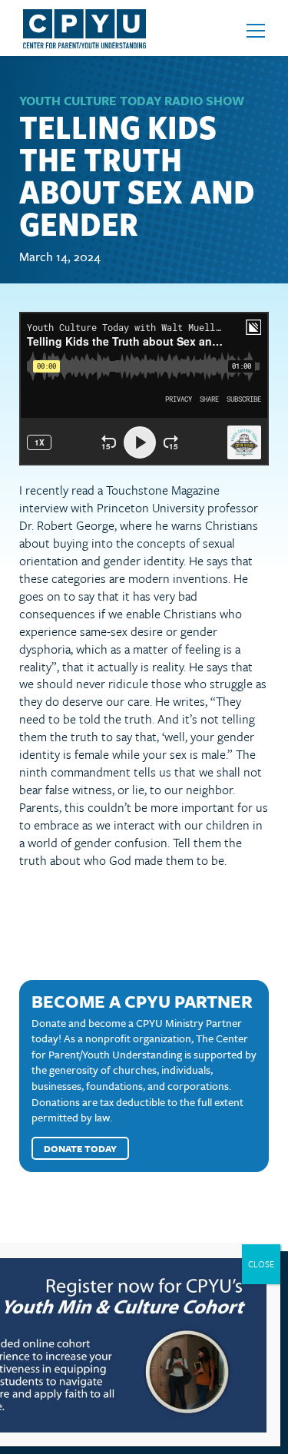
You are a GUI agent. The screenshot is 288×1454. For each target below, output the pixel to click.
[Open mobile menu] (256, 31)
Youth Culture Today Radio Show (131, 100)
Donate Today (80, 1148)
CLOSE (261, 1263)
